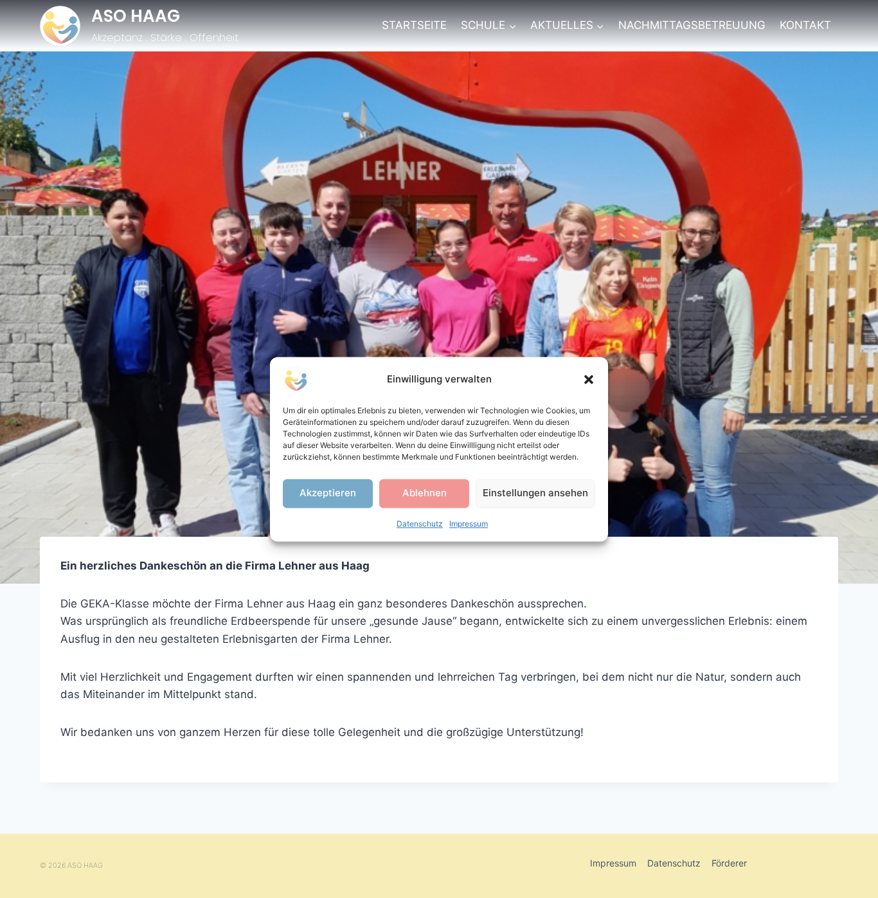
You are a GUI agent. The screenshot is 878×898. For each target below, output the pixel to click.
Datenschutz (420, 523)
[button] (588, 379)
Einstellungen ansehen (535, 493)
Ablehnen (424, 493)
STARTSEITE (414, 25)
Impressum (468, 523)
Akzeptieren (328, 493)
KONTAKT (805, 25)
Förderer (729, 863)
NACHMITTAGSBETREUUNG (692, 25)
